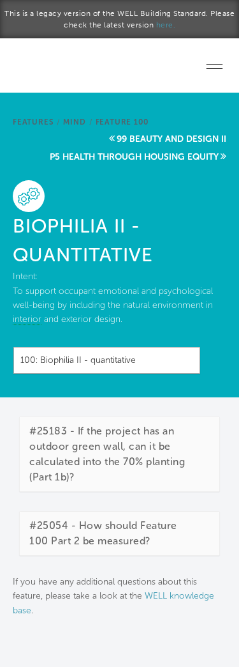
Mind (74, 122)
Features (33, 122)
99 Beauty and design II (171, 139)
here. (166, 24)
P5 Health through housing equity (134, 156)
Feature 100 (122, 122)
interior (27, 319)
